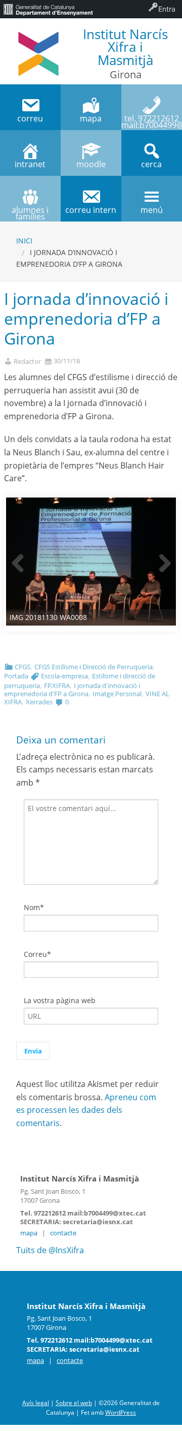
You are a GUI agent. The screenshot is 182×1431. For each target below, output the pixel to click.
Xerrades (39, 701)
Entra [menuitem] (166, 9)
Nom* (34, 907)
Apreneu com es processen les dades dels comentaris (86, 1110)
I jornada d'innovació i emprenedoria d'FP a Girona (72, 689)
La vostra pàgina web (60, 1000)
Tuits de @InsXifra (50, 1250)
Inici (24, 240)
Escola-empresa (64, 675)
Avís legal (35, 1402)
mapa (28, 1232)
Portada (16, 675)
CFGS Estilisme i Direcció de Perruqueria (93, 666)
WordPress (120, 1412)
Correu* (37, 954)
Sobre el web (74, 1402)
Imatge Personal (117, 693)
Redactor (27, 361)
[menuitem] (48, 9)
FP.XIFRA (57, 685)
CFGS (22, 666)
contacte (63, 1232)
